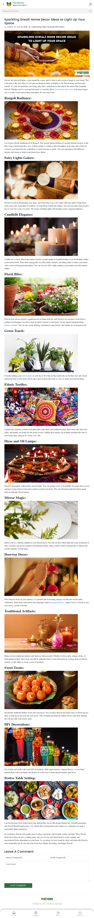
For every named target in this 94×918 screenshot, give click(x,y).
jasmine (7, 325)
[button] (3, 4)
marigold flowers (58, 602)
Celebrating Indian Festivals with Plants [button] (48, 27)
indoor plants (27, 375)
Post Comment (18, 885)
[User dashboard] (90, 4)
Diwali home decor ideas (64, 89)
